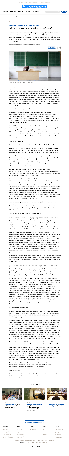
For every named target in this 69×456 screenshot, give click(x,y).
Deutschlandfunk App (22, 434)
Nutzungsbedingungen (42, 440)
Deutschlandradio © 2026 (34, 446)
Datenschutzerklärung (30, 440)
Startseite (4, 16)
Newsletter (45, 431)
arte (37, 442)
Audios (18, 431)
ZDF (29, 442)
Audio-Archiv (36, 11)
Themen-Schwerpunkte (8, 437)
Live (65, 11)
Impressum (51, 440)
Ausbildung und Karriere (60, 432)
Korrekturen (57, 436)
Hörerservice (33, 429)
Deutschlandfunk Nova (45, 2)
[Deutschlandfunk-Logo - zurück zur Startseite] (34, 7)
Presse (56, 431)
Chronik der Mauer (43, 442)
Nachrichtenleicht (7, 434)
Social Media (33, 431)
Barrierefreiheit (58, 437)
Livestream (19, 429)
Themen (5, 11)
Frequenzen (19, 437)
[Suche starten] (59, 12)
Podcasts (28, 11)
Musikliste (45, 434)
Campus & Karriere (12, 16)
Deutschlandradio (23, 2)
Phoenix (33, 442)
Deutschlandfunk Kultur (33, 2)
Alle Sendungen (6, 431)
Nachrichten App (21, 436)
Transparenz (58, 434)
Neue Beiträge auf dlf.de (8, 436)
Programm (20, 11)
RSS (43, 436)
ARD (25, 442)
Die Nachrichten (6, 432)
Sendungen (13, 11)
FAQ (43, 429)
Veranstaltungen (46, 432)
